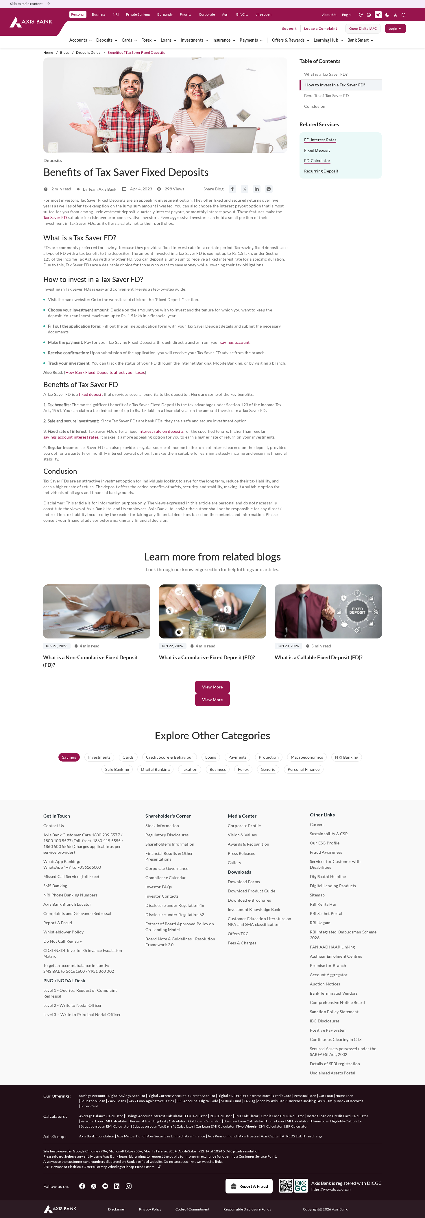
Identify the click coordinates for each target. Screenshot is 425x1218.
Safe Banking (117, 769)
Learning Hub (326, 40)
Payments (249, 40)
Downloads (239, 871)
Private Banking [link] (138, 14)
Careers (317, 824)
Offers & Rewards (288, 40)
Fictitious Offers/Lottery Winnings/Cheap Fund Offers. (112, 1167)
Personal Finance (304, 769)
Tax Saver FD (55, 217)
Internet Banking (302, 1101)
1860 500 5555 (57, 846)
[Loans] (175, 40)
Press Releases (241, 853)
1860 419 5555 (107, 840)
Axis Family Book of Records (340, 1101)
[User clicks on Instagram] (128, 1186)
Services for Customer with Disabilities (335, 864)
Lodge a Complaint (320, 28)
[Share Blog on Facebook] (232, 189)
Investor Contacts (161, 896)
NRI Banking (346, 757)
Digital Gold (208, 1101)
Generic (268, 769)
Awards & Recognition (248, 844)
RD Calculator (221, 1116)
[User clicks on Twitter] (93, 1186)
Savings (69, 757)
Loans (166, 40)
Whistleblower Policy (63, 931)
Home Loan (344, 1095)
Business (218, 769)
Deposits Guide (88, 52)
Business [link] (98, 14)
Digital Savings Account (126, 1095)
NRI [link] (116, 14)
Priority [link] (185, 14)
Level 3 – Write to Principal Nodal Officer (82, 1014)
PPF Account (186, 1101)
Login (393, 28)
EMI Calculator (246, 1116)
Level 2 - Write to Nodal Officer (72, 1005)
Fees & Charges (242, 942)
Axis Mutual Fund (131, 1136)
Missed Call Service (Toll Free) (71, 876)
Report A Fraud (57, 922)
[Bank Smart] (372, 40)
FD (238, 1095)
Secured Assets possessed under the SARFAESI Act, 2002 (343, 1051)
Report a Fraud (253, 1186)
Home (48, 52)
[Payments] (261, 40)
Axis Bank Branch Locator (67, 904)
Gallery (234, 862)
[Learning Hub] (342, 40)
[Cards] (135, 40)
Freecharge (313, 1136)
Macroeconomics (307, 757)
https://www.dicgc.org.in (331, 1189)
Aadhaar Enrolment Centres (336, 956)
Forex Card (89, 1106)
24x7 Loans (117, 1101)
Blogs (64, 52)
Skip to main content (26, 3)
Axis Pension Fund (222, 1136)
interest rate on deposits (161, 431)
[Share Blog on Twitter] (244, 189)
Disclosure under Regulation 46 (174, 905)
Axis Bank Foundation (96, 1136)
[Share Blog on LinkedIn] (256, 189)
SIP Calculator (296, 1126)
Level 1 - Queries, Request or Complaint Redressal (80, 993)
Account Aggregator (329, 974)
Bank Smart (358, 40)
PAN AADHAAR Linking (332, 946)
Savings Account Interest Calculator (153, 1116)
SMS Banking (55, 885)
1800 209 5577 (106, 834)
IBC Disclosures (325, 1020)
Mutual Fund (231, 1101)
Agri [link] (225, 14)
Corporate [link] (207, 14)
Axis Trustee (248, 1136)
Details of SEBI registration (335, 1063)
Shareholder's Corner (168, 815)
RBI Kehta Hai (323, 904)
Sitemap (317, 894)
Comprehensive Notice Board (337, 1002)
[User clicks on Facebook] (82, 1186)
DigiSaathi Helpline (328, 876)
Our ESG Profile (325, 842)
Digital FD (225, 1095)
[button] (348, 14)
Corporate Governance (166, 868)
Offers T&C (238, 933)
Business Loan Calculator (243, 1121)
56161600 (75, 971)
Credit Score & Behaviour (169, 757)
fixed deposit (91, 394)
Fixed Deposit (317, 150)
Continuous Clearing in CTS (335, 1039)
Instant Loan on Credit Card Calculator (337, 1116)
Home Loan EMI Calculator (287, 1121)
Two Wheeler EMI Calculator (260, 1126)
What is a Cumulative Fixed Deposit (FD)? (207, 657)
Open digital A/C (363, 28)
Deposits (104, 40)
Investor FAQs (158, 886)
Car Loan (326, 1095)
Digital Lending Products (333, 885)
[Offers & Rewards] (308, 40)
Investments (192, 40)
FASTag (249, 1101)
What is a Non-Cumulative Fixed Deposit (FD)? (90, 661)
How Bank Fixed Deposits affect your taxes (105, 372)
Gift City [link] (242, 14)
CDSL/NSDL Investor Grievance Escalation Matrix (82, 953)
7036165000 (89, 867)
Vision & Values (242, 834)
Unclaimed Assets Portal (333, 1072)
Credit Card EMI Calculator (282, 1116)
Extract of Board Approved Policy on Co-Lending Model (179, 926)
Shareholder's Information (169, 844)
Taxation (189, 769)
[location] (361, 14)
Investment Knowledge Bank (254, 909)
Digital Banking (155, 769)
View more (212, 686)
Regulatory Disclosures (167, 834)
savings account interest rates (70, 437)
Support (289, 28)
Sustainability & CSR (329, 833)
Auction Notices (325, 983)
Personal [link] (77, 14)
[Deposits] (116, 40)
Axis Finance (195, 1136)
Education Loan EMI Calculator (105, 1126)
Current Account (201, 1095)
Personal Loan (305, 1095)
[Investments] (207, 40)
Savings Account (92, 1095)
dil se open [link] (263, 14)
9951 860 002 (101, 971)
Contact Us (53, 825)
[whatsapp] (369, 14)
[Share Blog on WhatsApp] (269, 189)
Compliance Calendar (165, 877)
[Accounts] (90, 40)
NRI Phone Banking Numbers (70, 894)
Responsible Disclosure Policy (247, 1209)
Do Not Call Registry (62, 941)
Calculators (54, 1116)
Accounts (78, 40)
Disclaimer (116, 1209)
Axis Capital (270, 1136)
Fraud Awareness (326, 852)
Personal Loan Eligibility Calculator (158, 1121)
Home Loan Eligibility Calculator (336, 1121)
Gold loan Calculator (204, 1121)
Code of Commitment (192, 1209)
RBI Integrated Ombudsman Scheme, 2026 (344, 934)
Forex (146, 40)
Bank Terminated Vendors (334, 993)
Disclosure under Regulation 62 (174, 914)
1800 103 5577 (57, 840)
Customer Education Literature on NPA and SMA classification (259, 921)
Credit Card (282, 1095)
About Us (329, 14)
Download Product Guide (251, 890)
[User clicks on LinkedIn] (116, 1186)
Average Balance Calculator (101, 1116)
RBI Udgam (320, 922)
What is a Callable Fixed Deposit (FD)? (319, 657)
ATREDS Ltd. (292, 1136)
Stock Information (162, 825)
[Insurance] (234, 40)
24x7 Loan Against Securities (151, 1101)
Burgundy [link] (165, 14)
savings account (235, 342)
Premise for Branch (328, 965)
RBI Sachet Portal (326, 913)
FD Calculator (317, 160)
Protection (269, 757)
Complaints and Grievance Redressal (77, 913)
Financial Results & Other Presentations (169, 856)
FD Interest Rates (320, 139)
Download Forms (244, 881)
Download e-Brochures (249, 900)
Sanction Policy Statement (334, 1011)
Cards (127, 40)
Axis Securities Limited (165, 1136)
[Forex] (155, 40)
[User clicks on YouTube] (105, 1186)
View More (212, 699)
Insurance (221, 40)
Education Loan (92, 1101)
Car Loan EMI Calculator (215, 1126)
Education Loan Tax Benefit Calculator (162, 1126)
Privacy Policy (150, 1209)
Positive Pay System (328, 1030)
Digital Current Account (166, 1095)
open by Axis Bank (271, 1101)
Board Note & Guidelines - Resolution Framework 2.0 (180, 941)
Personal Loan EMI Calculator (104, 1121)
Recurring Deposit (321, 170)
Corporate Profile (244, 825)
